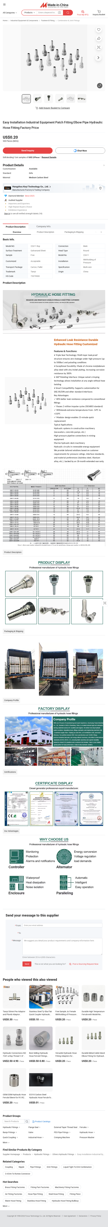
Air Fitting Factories (13, 1194)
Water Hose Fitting (13, 1200)
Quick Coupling (9, 1137)
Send (27, 964)
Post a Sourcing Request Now (83, 964)
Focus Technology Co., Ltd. (35, 1216)
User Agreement (70, 1216)
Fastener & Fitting (48, 20)
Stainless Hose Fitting (36, 1200)
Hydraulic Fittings (10, 1127)
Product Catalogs (42, 1121)
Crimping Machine (62, 1137)
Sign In (7, 213)
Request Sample (49, 157)
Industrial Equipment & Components (24, 20)
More (5, 1206)
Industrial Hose (35, 1137)
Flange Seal (33, 1127)
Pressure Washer (87, 1137)
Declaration (83, 1216)
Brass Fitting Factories (15, 1187)
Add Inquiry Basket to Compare (54, 107)
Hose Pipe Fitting (35, 1194)
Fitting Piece (75, 1194)
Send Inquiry (27, 150)
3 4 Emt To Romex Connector (17, 1173)
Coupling (9, 1167)
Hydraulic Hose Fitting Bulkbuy (65, 1200)
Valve (30, 1132)
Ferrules (83, 1127)
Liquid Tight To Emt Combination (77, 1167)
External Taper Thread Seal (65, 1127)
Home (5, 20)
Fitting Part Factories (40, 1187)
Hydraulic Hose (86, 1132)
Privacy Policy (95, 1216)
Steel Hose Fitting (56, 1194)
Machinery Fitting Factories (67, 1187)
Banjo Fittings (9, 1132)
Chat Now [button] (82, 150)
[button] (96, 232)
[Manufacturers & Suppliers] (54, 5)
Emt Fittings (52, 1167)
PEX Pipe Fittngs (61, 1132)
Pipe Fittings (35, 1167)
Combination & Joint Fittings (69, 20)
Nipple (21, 1167)
